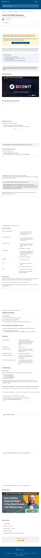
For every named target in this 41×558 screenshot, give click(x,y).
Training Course (15, 553)
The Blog (20, 553)
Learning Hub (10, 553)
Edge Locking (11, 317)
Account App (10, 374)
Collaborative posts (26, 353)
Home (5, 553)
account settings (16, 175)
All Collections (4, 11)
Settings (16, 397)
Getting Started (10, 11)
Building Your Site (16, 11)
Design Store (36, 1)
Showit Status (34, 553)
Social (21, 11)
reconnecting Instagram (11, 485)
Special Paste (8, 321)
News (30, 553)
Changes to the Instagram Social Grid (21, 42)
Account (9, 330)
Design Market (25, 553)
